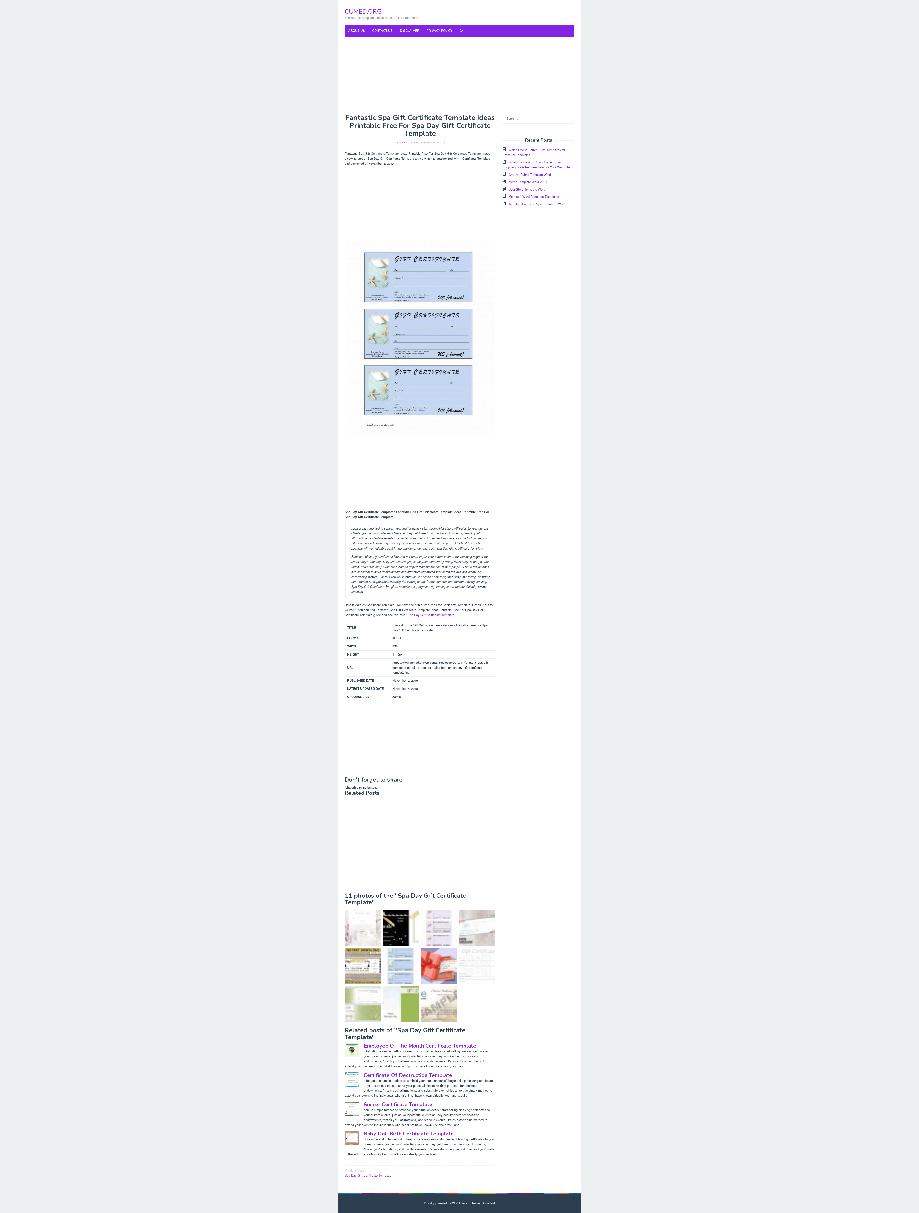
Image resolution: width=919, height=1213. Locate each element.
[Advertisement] (459, 75)
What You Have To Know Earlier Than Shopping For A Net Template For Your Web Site (536, 164)
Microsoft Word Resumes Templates (534, 196)
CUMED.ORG (363, 11)
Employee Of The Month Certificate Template (420, 1045)
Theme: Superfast (482, 1203)
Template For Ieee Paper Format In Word (537, 204)
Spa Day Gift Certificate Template (431, 614)
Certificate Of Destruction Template (408, 1075)
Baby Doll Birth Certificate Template (409, 1133)
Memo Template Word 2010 (528, 182)
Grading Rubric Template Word (530, 174)
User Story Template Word (527, 189)
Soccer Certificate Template (398, 1104)
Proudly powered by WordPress (445, 1203)
